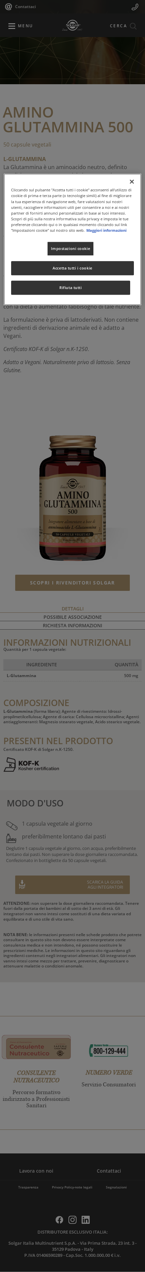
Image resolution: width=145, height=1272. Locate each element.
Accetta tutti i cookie (72, 268)
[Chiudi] (131, 181)
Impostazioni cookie (70, 248)
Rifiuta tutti (70, 287)
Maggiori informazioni (106, 230)
